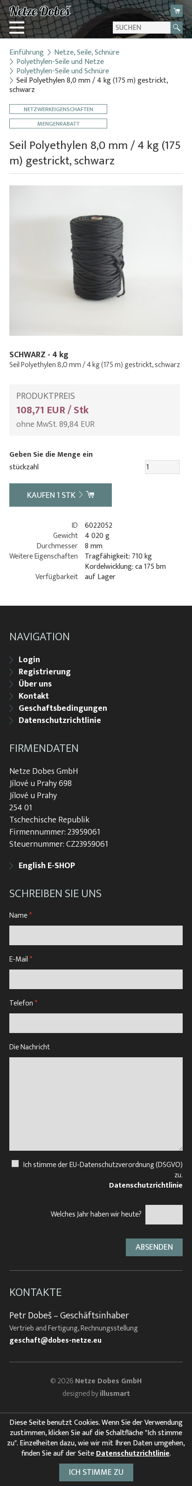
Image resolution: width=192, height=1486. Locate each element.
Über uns (35, 684)
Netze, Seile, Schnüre (86, 52)
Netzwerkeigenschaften (58, 109)
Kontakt (34, 696)
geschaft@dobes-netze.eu (55, 1341)
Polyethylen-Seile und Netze (60, 62)
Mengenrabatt (58, 123)
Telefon (23, 1003)
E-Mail (20, 959)
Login (29, 660)
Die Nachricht (29, 1047)
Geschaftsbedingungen (63, 708)
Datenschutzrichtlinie (60, 721)
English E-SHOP (47, 866)
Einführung (26, 52)
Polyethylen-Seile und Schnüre (62, 71)
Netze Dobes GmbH (108, 1381)
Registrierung (45, 672)
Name (20, 915)
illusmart (115, 1393)
